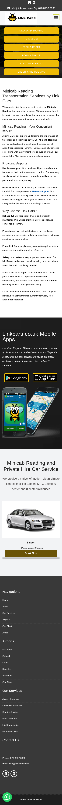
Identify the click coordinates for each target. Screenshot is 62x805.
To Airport (31, 39)
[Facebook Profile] (29, 3)
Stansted (6, 669)
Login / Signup (31, 55)
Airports (6, 619)
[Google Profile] (34, 3)
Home (5, 600)
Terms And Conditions (31, 799)
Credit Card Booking (31, 72)
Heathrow (7, 649)
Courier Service (10, 712)
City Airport (7, 682)
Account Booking (31, 63)
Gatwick (6, 656)
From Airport (31, 47)
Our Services (8, 613)
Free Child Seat (10, 718)
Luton (5, 662)
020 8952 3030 (46, 8)
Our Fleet (7, 626)
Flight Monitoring (10, 725)
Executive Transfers (12, 705)
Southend (7, 675)
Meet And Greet (10, 731)
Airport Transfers (10, 699)
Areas (5, 632)
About (5, 606)
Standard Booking (31, 31)
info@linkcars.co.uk (22, 8)
